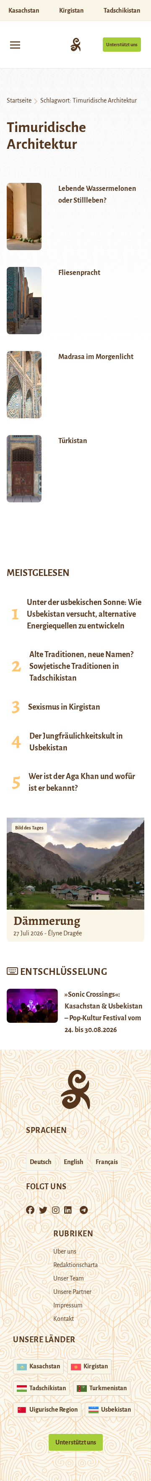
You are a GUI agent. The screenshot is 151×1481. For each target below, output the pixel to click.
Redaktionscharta (75, 1265)
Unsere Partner (72, 1291)
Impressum (68, 1305)
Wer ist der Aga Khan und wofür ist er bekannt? (82, 782)
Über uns (64, 1251)
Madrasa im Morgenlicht (95, 357)
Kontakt (63, 1318)
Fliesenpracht (79, 273)
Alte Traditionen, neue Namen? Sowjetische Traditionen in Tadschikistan (81, 666)
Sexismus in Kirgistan (64, 707)
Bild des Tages (29, 827)
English (73, 1162)
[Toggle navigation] (15, 44)
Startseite (19, 100)
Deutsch (41, 1162)
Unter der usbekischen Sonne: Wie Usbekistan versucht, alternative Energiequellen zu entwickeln (84, 614)
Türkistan (72, 441)
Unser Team (68, 1278)
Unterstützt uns (122, 44)
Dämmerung (46, 920)
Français (107, 1162)
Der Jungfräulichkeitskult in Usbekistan (76, 742)
